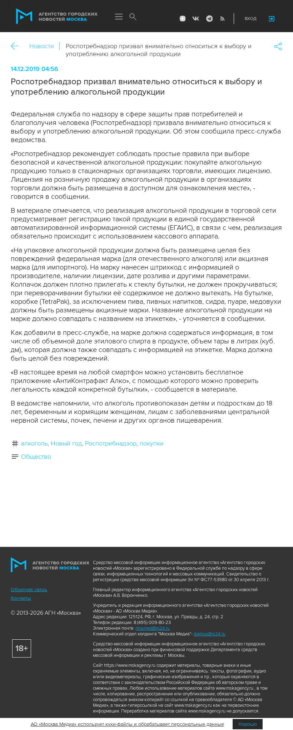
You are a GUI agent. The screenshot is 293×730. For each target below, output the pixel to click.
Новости (41, 46)
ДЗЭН (182, 18)
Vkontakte (195, 18)
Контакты (21, 598)
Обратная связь (29, 589)
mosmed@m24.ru (152, 628)
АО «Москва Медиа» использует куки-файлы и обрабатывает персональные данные (127, 724)
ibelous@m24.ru (209, 634)
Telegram (209, 18)
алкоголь (34, 443)
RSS (222, 18)
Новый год (66, 443)
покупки (152, 443)
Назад (17, 46)
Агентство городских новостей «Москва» (57, 16)
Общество (36, 456)
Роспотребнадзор (110, 443)
